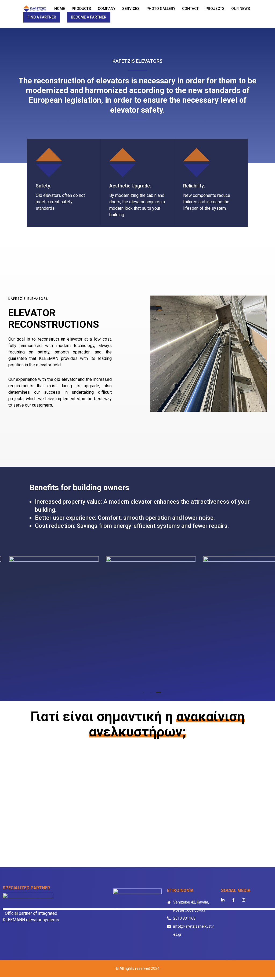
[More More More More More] (151, 624)
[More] (54, 616)
